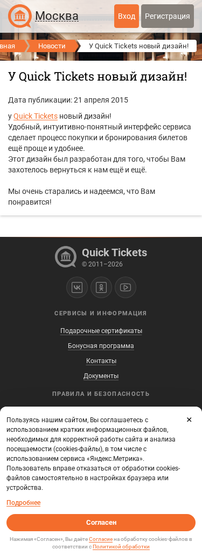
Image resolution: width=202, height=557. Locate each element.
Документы (101, 376)
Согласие (101, 539)
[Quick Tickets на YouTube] (125, 287)
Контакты (101, 361)
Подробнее (23, 503)
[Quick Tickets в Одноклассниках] (101, 287)
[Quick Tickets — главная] (20, 16)
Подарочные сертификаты (101, 331)
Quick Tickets (35, 116)
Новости (52, 46)
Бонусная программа (101, 346)
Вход (126, 16)
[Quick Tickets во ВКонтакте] (77, 287)
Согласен (101, 522)
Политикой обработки (121, 546)
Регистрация (167, 16)
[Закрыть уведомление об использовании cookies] (189, 419)
